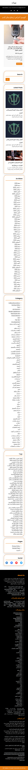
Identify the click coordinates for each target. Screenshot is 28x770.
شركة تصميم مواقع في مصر (15, 507)
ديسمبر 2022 (16, 259)
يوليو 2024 (17, 219)
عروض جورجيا (10, 713)
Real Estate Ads (15, 313)
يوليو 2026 (17, 183)
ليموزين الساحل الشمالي (16, 518)
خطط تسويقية (16, 398)
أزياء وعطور (17, 328)
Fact (18, 307)
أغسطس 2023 (16, 242)
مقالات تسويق (16, 440)
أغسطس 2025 (16, 193)
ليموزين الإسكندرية (17, 514)
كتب (19, 429)
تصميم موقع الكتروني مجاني (15, 479)
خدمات (18, 393)
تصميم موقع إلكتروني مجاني (15, 477)
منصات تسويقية (16, 442)
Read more (17, 750)
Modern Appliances (14, 311)
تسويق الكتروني (16, 383)
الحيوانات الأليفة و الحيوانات (13, 357)
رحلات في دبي (18, 602)
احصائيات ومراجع (15, 334)
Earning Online (16, 305)
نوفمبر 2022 (17, 261)
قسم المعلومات (16, 427)
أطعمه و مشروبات (15, 330)
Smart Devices (15, 315)
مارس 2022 (17, 276)
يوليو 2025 (17, 196)
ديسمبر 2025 (16, 187)
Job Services (16, 309)
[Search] (8, 79)
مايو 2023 (17, 248)
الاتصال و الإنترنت (15, 343)
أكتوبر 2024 (17, 212)
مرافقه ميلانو (9, 606)
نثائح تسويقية (17, 444)
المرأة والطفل (16, 372)
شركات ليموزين (18, 499)
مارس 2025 (17, 202)
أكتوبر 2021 (17, 286)
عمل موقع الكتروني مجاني (16, 513)
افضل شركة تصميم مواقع (16, 467)
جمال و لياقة (17, 391)
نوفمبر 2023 (17, 236)
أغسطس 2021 (16, 290)
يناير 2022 (17, 280)
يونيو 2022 (17, 271)
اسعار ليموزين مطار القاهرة (15, 463)
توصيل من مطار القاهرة (16, 484)
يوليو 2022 (17, 269)
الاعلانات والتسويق (15, 347)
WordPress (22, 768)
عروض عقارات (16, 421)
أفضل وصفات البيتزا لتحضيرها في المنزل (14, 111)
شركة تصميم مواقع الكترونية (15, 502)
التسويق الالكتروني (15, 351)
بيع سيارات (17, 379)
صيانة (18, 412)
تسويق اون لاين (16, 387)
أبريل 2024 (17, 225)
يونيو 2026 (17, 185)
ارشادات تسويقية (16, 336)
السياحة (18, 362)
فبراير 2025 (17, 204)
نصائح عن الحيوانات (15, 446)
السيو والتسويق (16, 364)
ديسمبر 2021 (17, 282)
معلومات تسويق (16, 437)
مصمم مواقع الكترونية (17, 530)
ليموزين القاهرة (18, 520)
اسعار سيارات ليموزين (17, 462)
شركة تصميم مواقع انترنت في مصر (15, 505)
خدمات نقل (17, 395)
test (19, 318)
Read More (19, 63)
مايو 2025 (17, 198)
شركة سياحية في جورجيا (16, 509)
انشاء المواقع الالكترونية (16, 474)
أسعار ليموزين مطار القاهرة (15, 458)
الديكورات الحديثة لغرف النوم (15, 469)
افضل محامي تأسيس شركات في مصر (15, 586)
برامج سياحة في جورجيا (17, 592)
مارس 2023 (17, 252)
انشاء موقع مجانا (18, 476)
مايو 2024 (17, 223)
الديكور (18, 360)
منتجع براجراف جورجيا (17, 606)
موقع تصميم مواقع (17, 534)
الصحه (18, 368)
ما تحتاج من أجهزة (15, 431)
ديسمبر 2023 (16, 234)
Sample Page (16, 548)
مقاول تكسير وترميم (17, 711)
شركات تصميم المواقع (17, 495)
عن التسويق (17, 425)
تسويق (18, 381)
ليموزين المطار (10, 520)
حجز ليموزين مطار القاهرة (16, 486)
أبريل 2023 (17, 250)
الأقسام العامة (16, 341)
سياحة (18, 406)
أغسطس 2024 (16, 217)
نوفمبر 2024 (16, 210)
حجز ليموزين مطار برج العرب (15, 488)
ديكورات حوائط (16, 400)
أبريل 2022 (17, 273)
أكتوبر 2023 (17, 238)
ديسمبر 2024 (16, 208)
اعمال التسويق (16, 339)
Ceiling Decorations (14, 303)
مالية (19, 433)
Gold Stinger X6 (21, 603)
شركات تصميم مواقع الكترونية (15, 497)
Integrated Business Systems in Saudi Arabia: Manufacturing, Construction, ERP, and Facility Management (14, 754)
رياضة (18, 404)
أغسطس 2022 (16, 267)
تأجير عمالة (15, 590)
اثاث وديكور (17, 332)
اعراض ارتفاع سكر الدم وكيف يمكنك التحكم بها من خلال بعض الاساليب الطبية (14, 48)
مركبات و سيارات (15, 435)
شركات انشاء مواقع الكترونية (15, 493)
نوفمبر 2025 (16, 189)
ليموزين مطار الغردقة (17, 523)
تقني (19, 389)
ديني (19, 402)
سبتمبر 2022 (16, 265)
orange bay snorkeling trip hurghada (16, 713)
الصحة (18, 366)
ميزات (14, 2)
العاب (18, 370)
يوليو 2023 (17, 244)
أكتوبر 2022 (17, 263)
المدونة (18, 550)
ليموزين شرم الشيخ (17, 521)
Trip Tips (17, 320)
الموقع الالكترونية (16, 376)
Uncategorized (15, 322)
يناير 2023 (17, 257)
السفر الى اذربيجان (17, 470)
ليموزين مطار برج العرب (16, 527)
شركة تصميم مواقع (17, 500)
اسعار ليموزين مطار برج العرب (14, 465)
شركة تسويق (16, 410)
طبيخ (19, 416)
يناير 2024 (17, 231)
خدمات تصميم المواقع (17, 490)
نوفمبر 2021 (17, 284)
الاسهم (18, 345)
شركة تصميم (11, 499)
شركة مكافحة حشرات (16, 511)
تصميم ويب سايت (18, 481)
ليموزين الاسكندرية (17, 516)
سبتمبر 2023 (16, 240)
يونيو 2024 (17, 221)
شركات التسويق (16, 408)
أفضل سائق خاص (20, 708)
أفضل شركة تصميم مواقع (16, 460)
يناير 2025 (17, 206)
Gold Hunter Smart (8, 589)
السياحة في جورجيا (17, 472)
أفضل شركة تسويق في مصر (19, 601)
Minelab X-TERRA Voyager (14, 605)
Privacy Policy (16, 546)
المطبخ (18, 374)
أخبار (19, 326)
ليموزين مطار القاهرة (17, 525)
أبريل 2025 (17, 200)
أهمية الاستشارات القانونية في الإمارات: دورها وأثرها (15, 164)
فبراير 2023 (17, 255)
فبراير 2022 (17, 278)
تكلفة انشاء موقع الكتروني (16, 483)
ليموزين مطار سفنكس (17, 528)
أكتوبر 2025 (17, 191)
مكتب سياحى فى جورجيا (16, 532)
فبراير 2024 (17, 229)
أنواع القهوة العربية (17, 712)
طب (19, 414)
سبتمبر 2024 (16, 215)
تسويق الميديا (16, 385)
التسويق (18, 349)
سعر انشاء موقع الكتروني (16, 492)
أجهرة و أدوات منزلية (15, 324)
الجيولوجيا (17, 355)
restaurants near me (16, 594)
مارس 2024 (17, 227)
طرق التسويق (16, 419)
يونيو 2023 (17, 246)
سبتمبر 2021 (17, 288)
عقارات (18, 423)
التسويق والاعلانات (15, 353)
